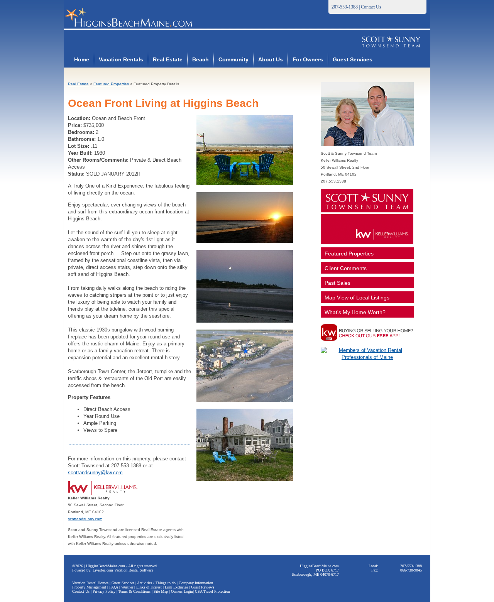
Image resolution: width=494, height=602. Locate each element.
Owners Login (182, 591)
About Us (270, 59)
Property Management (89, 587)
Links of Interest (149, 587)
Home (81, 59)
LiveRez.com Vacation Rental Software (123, 570)
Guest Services (352, 59)
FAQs (113, 587)
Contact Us (371, 7)
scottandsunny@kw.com (95, 472)
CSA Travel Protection (212, 591)
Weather (127, 587)
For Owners (308, 59)
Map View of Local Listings (357, 297)
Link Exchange (176, 587)
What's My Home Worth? (355, 312)
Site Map (161, 591)
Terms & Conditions (134, 591)
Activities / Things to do (156, 583)
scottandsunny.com (85, 519)
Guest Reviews (202, 587)
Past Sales (337, 283)
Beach (200, 59)
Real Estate (168, 59)
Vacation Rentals (121, 59)
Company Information (196, 583)
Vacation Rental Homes (90, 583)
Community (233, 59)
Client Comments (346, 268)
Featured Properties (111, 84)
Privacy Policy (104, 591)
